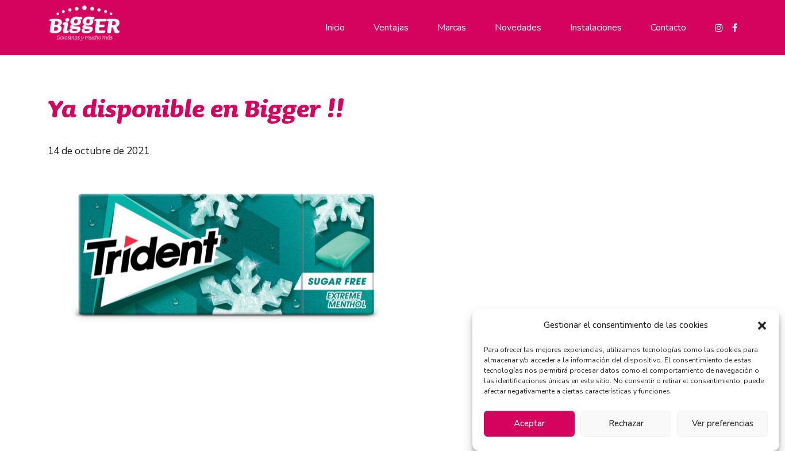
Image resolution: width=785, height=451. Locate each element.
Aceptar (529, 424)
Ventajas (391, 27)
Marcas (451, 27)
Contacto (668, 27)
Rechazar (626, 424)
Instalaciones (596, 27)
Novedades (518, 27)
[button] (762, 325)
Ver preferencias (722, 424)
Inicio (335, 27)
